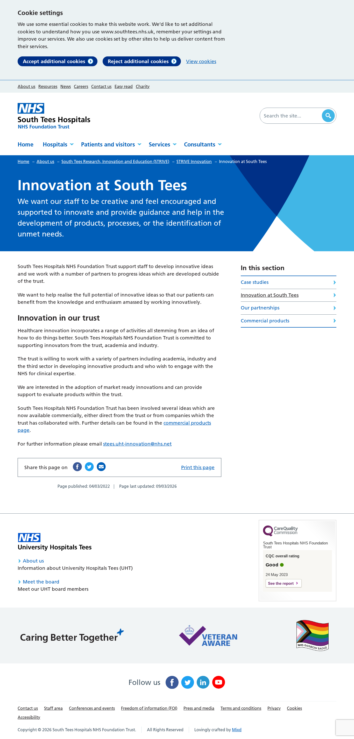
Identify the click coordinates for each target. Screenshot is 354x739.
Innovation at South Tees (270, 295)
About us (26, 86)
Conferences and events (92, 708)
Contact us (101, 86)
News (65, 86)
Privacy (274, 708)
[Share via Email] (101, 466)
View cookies (201, 61)
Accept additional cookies (54, 61)
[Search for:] (291, 115)
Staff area (53, 708)
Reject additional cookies (138, 61)
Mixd (237, 729)
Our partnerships (260, 308)
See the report (281, 583)
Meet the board (41, 582)
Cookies (294, 708)
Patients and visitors (108, 144)
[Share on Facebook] (77, 466)
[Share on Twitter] (89, 466)
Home (25, 144)
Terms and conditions (241, 708)
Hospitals (55, 144)
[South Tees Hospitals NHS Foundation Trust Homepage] (54, 116)
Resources (47, 86)
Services (159, 144)
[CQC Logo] (280, 535)
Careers (81, 86)
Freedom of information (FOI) (149, 708)
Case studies (254, 282)
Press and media (198, 708)
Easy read (124, 86)
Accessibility (29, 717)
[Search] (328, 115)
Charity (143, 86)
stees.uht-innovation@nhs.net (137, 444)
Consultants (199, 144)
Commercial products (265, 321)
